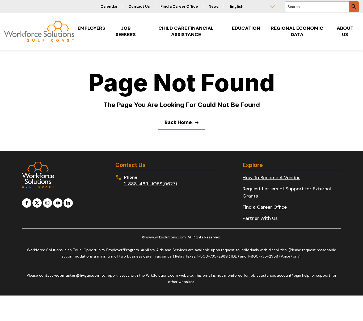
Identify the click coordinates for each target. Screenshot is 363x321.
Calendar (109, 6)
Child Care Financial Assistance (186, 31)
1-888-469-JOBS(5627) (150, 184)
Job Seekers (126, 31)
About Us (345, 31)
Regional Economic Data (297, 31)
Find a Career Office (179, 6)
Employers (91, 28)
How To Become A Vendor (271, 177)
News (214, 6)
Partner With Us (260, 218)
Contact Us (139, 6)
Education (246, 28)
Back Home (178, 122)
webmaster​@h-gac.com (77, 275)
